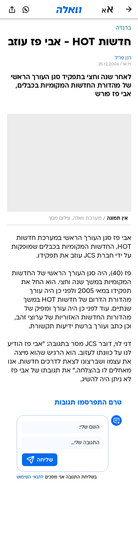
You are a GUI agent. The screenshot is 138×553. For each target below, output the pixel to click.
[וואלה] (69, 9)
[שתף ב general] (12, 9)
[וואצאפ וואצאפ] (25, 9)
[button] (107, 9)
